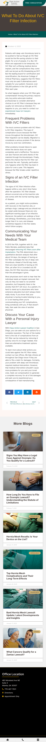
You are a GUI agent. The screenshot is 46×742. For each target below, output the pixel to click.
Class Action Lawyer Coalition (22, 328)
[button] (9, 392)
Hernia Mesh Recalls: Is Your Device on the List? (22, 538)
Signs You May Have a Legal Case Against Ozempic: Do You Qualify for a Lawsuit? (21, 458)
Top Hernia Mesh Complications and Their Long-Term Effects (19, 576)
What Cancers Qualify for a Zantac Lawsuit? (21, 653)
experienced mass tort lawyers (17, 111)
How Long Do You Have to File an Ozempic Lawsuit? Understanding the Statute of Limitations (22, 498)
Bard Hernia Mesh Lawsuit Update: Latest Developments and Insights (22, 615)
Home (10, 34)
